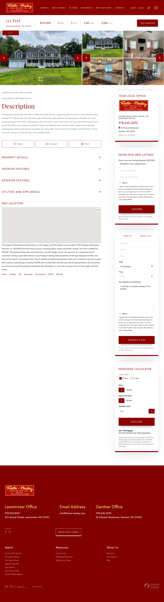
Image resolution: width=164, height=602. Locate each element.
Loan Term (124, 375)
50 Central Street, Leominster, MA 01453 (27, 517)
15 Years (136, 378)
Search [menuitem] (44, 8)
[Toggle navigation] (156, 8)
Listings (12, 274)
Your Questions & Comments (130, 282)
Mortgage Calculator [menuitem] (64, 557)
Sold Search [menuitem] (10, 567)
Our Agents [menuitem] (111, 557)
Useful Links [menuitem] (61, 553)
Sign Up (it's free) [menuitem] (12, 571)
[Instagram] (9, 532)
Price (121, 385)
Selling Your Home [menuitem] (63, 560)
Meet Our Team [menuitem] (103, 8)
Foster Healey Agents (68, 532)
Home (4, 274)
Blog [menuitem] (108, 560)
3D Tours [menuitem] (73, 8)
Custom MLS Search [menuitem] (13, 553)
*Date (121, 262)
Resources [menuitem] (86, 8)
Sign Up (133, 8)
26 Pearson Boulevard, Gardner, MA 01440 (119, 517)
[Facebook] (6, 532)
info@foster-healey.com (72, 513)
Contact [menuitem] (119, 8)
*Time (121, 272)
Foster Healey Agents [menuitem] (14, 574)
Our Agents (131, 135)
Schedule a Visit (146, 236)
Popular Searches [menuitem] (12, 564)
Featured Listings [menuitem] (12, 557)
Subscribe (136, 209)
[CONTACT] (147, 23)
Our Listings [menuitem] (58, 8)
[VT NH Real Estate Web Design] (151, 586)
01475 (50, 274)
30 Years (125, 378)
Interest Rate (124, 406)
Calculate (136, 422)
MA (19, 274)
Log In (141, 8)
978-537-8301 (12, 513)
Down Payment (125, 396)
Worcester (28, 274)
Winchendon (40, 274)
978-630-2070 (128, 123)
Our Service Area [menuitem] (12, 560)
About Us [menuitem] (111, 553)
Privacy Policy (127, 200)
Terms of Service (125, 350)
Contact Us (122, 135)
